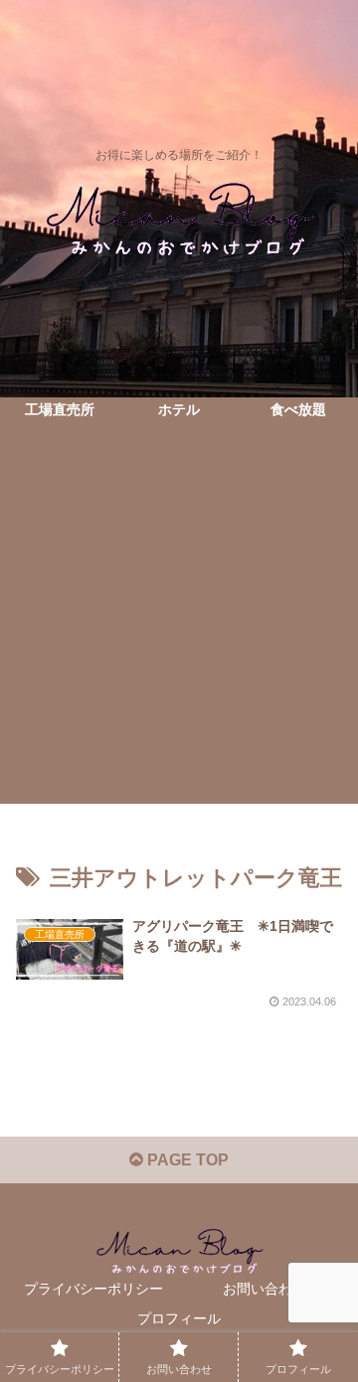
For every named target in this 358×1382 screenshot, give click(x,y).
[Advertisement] (179, 625)
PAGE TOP (186, 1160)
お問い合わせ (264, 1289)
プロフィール (179, 1318)
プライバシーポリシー (93, 1289)
